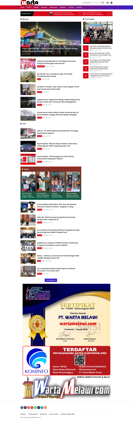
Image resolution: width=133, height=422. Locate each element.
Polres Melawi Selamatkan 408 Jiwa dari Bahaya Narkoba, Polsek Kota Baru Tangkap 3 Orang (56, 205)
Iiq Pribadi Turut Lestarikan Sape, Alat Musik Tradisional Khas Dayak (54, 75)
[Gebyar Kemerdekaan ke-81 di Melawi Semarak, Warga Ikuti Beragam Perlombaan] (28, 63)
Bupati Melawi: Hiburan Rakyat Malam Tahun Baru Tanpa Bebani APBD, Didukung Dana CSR (57, 144)
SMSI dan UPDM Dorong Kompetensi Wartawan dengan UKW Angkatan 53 (56, 218)
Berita (39, 79)
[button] (103, 2)
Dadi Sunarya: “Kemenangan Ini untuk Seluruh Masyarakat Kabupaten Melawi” (55, 157)
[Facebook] (21, 407)
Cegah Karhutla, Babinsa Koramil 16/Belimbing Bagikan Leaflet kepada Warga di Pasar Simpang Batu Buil (77, 13)
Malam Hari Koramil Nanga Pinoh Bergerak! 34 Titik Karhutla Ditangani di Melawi (107, 13)
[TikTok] (38, 407)
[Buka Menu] (111, 3)
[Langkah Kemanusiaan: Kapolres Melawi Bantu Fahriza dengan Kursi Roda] (58, 182)
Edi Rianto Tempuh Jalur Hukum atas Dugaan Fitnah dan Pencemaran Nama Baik (58, 88)
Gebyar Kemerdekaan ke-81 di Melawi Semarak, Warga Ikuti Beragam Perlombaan (56, 62)
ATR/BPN (40, 235)
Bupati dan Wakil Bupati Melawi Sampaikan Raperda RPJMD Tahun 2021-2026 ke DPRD (101, 47)
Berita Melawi (25, 46)
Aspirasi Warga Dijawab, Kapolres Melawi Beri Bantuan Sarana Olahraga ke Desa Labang (73, 195)
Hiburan (40, 92)
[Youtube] (31, 407)
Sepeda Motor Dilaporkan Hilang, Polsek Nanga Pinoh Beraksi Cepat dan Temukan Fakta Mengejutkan (58, 100)
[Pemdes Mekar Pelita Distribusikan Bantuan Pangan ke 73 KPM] (43, 182)
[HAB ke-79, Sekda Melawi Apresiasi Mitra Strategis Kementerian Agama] (28, 133)
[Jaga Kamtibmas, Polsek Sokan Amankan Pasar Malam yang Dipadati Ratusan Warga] (50, 39)
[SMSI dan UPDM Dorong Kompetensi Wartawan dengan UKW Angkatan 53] (28, 219)
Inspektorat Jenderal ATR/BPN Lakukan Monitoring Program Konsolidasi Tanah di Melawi (57, 244)
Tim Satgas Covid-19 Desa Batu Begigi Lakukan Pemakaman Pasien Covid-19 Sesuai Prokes (100, 61)
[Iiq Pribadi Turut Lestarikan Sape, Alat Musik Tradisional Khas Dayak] (28, 76)
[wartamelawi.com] (29, 3)
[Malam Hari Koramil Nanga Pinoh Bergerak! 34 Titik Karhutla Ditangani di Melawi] (93, 13)
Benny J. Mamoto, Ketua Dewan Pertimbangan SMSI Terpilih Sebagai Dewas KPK (58, 257)
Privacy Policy (53, 414)
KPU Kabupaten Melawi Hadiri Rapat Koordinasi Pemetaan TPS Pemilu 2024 (56, 269)
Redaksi (23, 414)
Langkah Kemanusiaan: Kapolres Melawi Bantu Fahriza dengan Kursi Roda (58, 195)
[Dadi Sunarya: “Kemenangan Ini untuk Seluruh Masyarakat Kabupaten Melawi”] (28, 159)
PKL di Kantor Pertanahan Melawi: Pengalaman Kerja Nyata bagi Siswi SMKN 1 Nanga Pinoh (58, 231)
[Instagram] (28, 407)
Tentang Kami (32, 414)
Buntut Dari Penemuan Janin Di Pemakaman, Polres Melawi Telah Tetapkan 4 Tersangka (101, 54)
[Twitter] (25, 407)
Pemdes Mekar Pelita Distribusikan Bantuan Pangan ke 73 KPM (43, 195)
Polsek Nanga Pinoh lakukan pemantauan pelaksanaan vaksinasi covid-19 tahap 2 (99, 68)
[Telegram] (42, 407)
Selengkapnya (51, 280)
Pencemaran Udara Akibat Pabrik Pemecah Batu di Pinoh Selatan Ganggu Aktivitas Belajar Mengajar (58, 113)
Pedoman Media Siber (68, 414)
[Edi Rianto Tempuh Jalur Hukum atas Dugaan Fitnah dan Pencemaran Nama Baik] (28, 89)
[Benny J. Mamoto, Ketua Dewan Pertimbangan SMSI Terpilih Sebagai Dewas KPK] (28, 258)
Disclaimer (43, 414)
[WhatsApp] (35, 407)
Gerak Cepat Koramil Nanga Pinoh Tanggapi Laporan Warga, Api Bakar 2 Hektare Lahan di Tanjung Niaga (49, 13)
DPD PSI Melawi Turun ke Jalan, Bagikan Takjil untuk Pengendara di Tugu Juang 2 (28, 195)
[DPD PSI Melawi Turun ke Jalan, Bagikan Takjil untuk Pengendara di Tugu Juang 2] (28, 182)
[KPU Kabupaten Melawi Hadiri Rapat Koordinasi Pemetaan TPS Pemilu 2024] (28, 271)
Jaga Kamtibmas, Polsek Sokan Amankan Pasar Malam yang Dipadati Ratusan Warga (50, 50)
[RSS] (45, 407)
